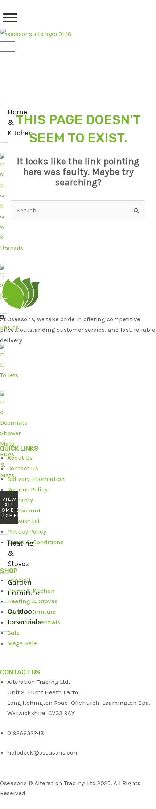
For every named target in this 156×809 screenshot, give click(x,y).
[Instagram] (78, 421)
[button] (10, 18)
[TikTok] (78, 404)
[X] (78, 368)
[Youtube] (78, 386)
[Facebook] (78, 350)
